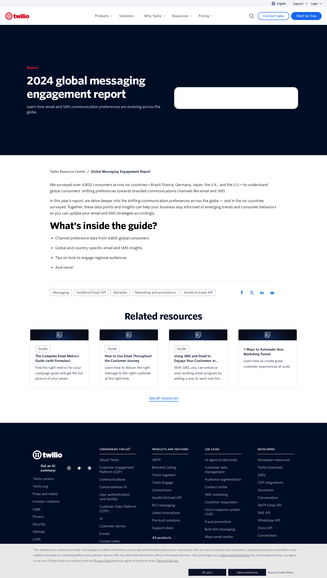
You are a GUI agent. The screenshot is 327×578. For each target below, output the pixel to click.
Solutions (126, 16)
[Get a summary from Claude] (90, 468)
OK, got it (207, 572)
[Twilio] (17, 16)
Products (102, 16)
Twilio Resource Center (67, 171)
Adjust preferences (247, 572)
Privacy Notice (103, 560)
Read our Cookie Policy (281, 572)
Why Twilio (152, 16)
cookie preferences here (234, 555)
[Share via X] (253, 292)
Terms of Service (167, 560)
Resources (180, 16)
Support (298, 3)
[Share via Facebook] (243, 292)
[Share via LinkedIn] (263, 292)
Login (314, 3)
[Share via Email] (273, 292)
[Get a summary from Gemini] (80, 468)
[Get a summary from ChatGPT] (70, 468)
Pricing (204, 16)
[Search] (251, 16)
